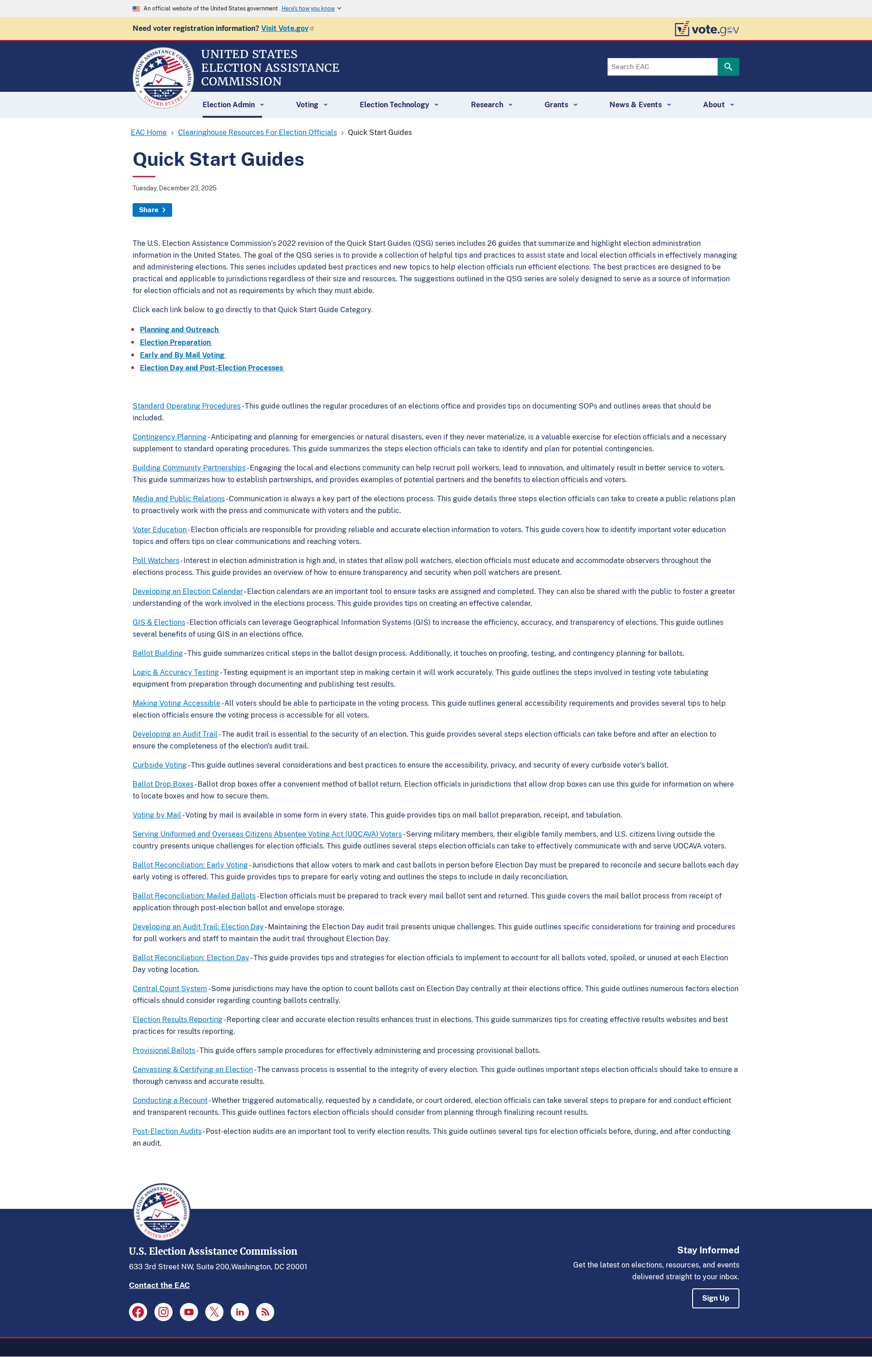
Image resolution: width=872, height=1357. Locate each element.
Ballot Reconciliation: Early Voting (190, 865)
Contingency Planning (170, 437)
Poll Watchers (156, 560)
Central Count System (170, 988)
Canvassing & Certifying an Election (193, 1069)
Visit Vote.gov (284, 28)
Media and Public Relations (179, 498)
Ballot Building (158, 653)
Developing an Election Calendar (188, 591)
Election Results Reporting (178, 1019)
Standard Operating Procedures (187, 406)
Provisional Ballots (164, 1050)
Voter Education (160, 529)
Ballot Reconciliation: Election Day (191, 957)
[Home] (163, 104)
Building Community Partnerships (189, 468)
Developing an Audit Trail (175, 734)
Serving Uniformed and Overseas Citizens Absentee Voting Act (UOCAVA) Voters (267, 834)
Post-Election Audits (167, 1131)
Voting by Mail (157, 815)
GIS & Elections (159, 622)
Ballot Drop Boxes (163, 784)
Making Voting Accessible (176, 703)
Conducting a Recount (170, 1100)
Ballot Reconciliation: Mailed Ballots (194, 896)
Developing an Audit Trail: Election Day (198, 927)
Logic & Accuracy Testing (176, 672)
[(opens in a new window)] (138, 1312)
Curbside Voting (160, 765)
